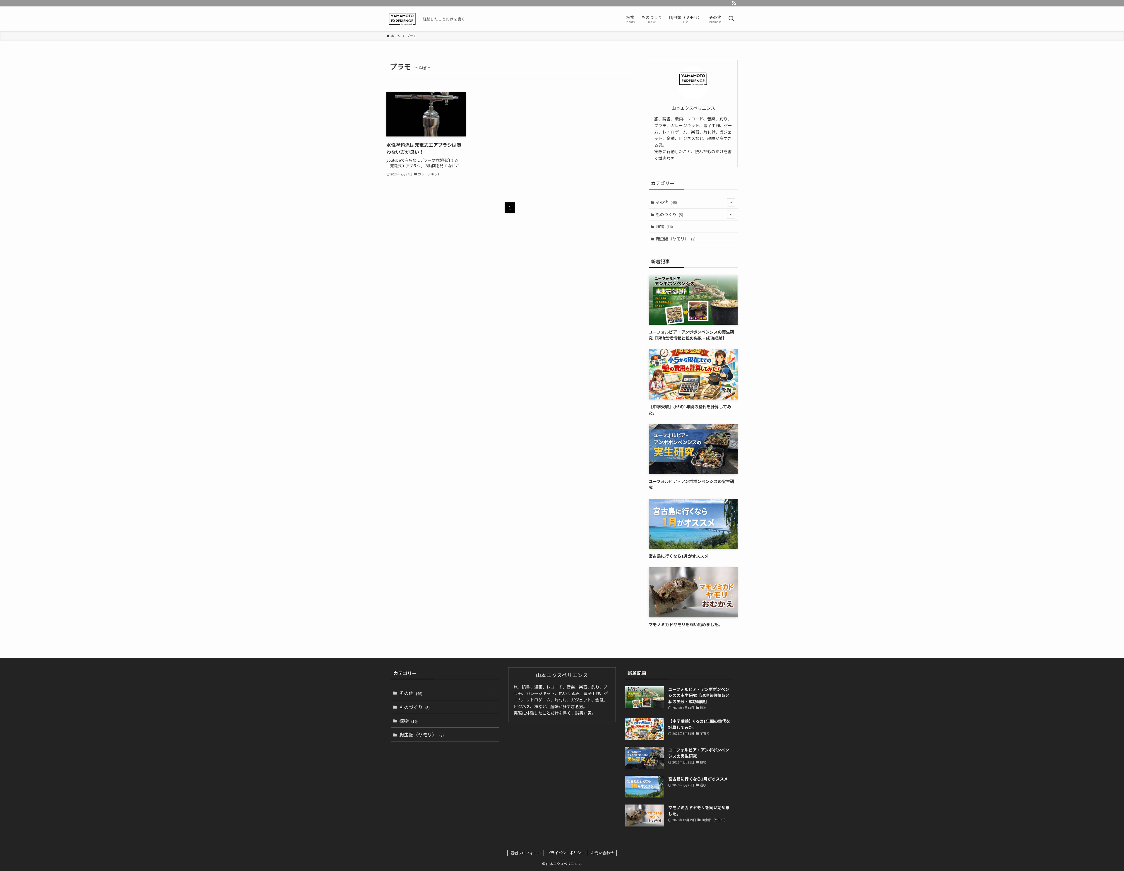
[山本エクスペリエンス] (402, 18)
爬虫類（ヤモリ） (675, 239)
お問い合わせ (602, 852)
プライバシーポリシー (566, 852)
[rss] (734, 3)
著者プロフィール (525, 852)
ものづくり (669, 214)
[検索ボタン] (731, 18)
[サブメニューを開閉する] (731, 202)
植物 (664, 226)
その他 (666, 202)
